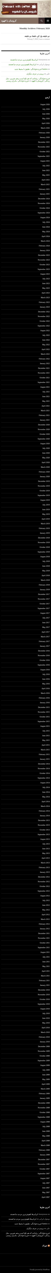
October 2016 (45, 660)
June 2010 (46, 1018)
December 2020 (44, 425)
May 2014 (46, 797)
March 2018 (45, 580)
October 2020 (45, 434)
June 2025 (46, 170)
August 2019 (45, 500)
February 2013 (44, 867)
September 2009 (44, 1061)
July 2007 (46, 1183)
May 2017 (46, 627)
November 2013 (44, 825)
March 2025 (45, 185)
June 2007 (46, 1188)
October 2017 (45, 604)
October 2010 (45, 999)
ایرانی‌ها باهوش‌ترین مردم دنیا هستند (24, 60)
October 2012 (45, 886)
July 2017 (46, 618)
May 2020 (46, 458)
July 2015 (46, 731)
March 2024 (45, 241)
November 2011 (44, 938)
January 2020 (45, 477)
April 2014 (46, 802)
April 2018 (46, 575)
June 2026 (46, 114)
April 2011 (46, 971)
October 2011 (45, 943)
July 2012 (46, 900)
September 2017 (44, 608)
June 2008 (46, 1131)
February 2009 (44, 1094)
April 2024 (46, 236)
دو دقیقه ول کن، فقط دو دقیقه (37, 36)
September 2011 (44, 948)
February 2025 (44, 189)
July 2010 (46, 1013)
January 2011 (45, 985)
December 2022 (44, 312)
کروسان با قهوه (8, 20)
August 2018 (45, 557)
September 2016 (44, 665)
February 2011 (44, 981)
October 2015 (45, 717)
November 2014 (44, 769)
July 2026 (46, 109)
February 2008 (44, 1150)
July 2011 (46, 957)
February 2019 (44, 528)
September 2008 (44, 1117)
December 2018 (44, 538)
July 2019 (46, 505)
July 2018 (46, 561)
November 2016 (44, 656)
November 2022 (44, 316)
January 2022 (45, 363)
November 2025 (44, 147)
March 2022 (45, 354)
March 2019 (45, 524)
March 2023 (45, 298)
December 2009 (44, 1046)
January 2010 (45, 1042)
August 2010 (45, 1009)
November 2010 (44, 995)
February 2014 (44, 811)
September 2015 (44, 721)
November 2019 (44, 486)
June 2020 (46, 453)
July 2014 (46, 787)
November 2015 (44, 712)
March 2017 (45, 637)
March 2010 (45, 1032)
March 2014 (45, 806)
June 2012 (46, 905)
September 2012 (44, 891)
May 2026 (46, 119)
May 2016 (46, 684)
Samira (44, 69)
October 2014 (45, 773)
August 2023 (45, 274)
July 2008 (46, 1127)
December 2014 (44, 764)
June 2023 (46, 283)
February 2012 (44, 924)
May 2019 (46, 514)
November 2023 (44, 260)
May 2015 (46, 740)
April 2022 (46, 349)
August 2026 (45, 104)
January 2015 (45, 759)
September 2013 (44, 834)
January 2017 (45, 646)
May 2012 (46, 910)
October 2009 (45, 1056)
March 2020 (45, 467)
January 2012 (45, 929)
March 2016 (45, 693)
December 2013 (44, 820)
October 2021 (45, 378)
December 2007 (44, 1159)
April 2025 (46, 180)
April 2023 (46, 293)
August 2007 (45, 1178)
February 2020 (44, 472)
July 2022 (46, 335)
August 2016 (45, 670)
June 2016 (46, 679)
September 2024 (44, 213)
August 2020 (45, 444)
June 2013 (46, 849)
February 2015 (44, 754)
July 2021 (46, 392)
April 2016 (46, 688)
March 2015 (45, 750)
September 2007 (44, 1174)
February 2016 (44, 698)
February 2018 (44, 585)
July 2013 (46, 844)
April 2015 (46, 745)
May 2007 (46, 1192)
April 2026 (46, 123)
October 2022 (45, 321)
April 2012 (46, 915)
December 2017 (44, 594)
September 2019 (44, 495)
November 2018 (44, 542)
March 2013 (45, 863)
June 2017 (46, 623)
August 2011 (45, 952)
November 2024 (44, 203)
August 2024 (45, 217)
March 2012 (45, 919)
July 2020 (46, 448)
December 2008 (44, 1103)
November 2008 (44, 1108)
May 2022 (46, 345)
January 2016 (45, 703)
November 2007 (44, 1164)
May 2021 (46, 401)
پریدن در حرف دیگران (35, 74)
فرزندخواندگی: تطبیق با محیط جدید (28, 69)
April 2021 (46, 406)
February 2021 (44, 415)
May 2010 (46, 1023)
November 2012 (44, 882)
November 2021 (44, 373)
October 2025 (45, 152)
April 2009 (46, 1084)
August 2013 (45, 839)
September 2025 (44, 156)
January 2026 (45, 137)
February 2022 (44, 359)
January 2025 (45, 194)
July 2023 (46, 279)
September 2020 (44, 439)
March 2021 (45, 411)
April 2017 (46, 632)
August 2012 (45, 896)
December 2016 (44, 651)
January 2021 (45, 420)
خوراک (44, 1246)
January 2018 (45, 590)
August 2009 (45, 1065)
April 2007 (46, 1197)
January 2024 (45, 250)
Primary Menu (48, 21)
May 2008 (46, 1136)
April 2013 (46, 858)
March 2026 (45, 128)
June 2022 (46, 340)
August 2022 (45, 331)
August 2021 (45, 387)
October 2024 (45, 208)
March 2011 (45, 976)
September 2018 (44, 552)
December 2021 (44, 368)
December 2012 (44, 877)
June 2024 (46, 227)
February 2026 (44, 133)
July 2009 (46, 1070)
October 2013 (45, 830)
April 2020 (46, 462)
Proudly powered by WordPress (40, 1270)
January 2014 (45, 816)
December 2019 (44, 481)
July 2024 (46, 222)
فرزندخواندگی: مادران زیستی (17, 81)
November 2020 (44, 429)
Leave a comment (44, 39)
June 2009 (46, 1075)
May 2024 (46, 232)
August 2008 (45, 1122)
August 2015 (45, 726)
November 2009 (44, 1051)
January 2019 (45, 533)
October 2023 (45, 265)
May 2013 (46, 853)
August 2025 (45, 161)
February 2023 (44, 302)
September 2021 (44, 382)
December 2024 (44, 199)
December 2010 (44, 990)
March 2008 (45, 1145)
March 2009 (45, 1089)
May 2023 (46, 288)
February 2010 (44, 1037)
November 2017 (44, 599)
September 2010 (44, 1004)
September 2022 (44, 326)
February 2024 (44, 246)
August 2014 (45, 783)
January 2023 (45, 307)
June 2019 (46, 510)
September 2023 (44, 269)
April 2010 (46, 1028)
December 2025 (44, 142)
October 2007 (45, 1169)
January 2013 (45, 872)
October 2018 (45, 547)
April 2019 (46, 519)
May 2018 (46, 571)
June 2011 (46, 962)
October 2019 (45, 491)
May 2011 (46, 966)
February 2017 (44, 641)
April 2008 (46, 1141)
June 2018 (46, 566)
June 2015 (46, 736)
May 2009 (46, 1079)
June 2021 (46, 396)
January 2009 (45, 1098)
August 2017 (45, 613)
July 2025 (46, 166)
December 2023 (44, 255)
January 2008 (45, 1155)
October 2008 (45, 1112)
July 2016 (46, 674)
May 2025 (46, 175)
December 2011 (44, 933)
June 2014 (46, 792)
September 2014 (44, 778)
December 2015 (44, 707)
